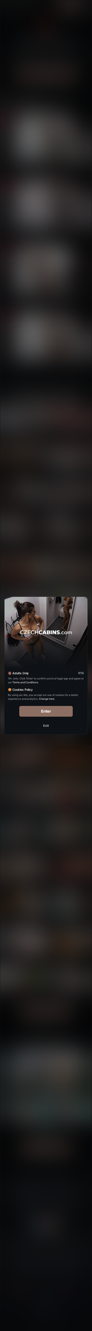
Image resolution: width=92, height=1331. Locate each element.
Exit (46, 725)
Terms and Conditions (25, 682)
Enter (46, 711)
